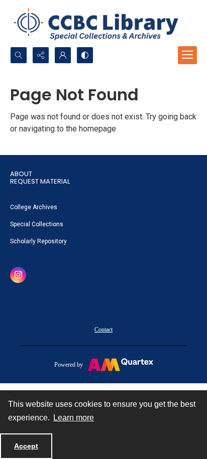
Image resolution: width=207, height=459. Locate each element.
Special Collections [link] (36, 224)
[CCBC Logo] (103, 23)
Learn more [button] (73, 417)
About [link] (21, 174)
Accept (26, 446)
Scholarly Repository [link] (38, 241)
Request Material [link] (40, 181)
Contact (103, 329)
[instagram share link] (18, 275)
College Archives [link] (33, 207)
